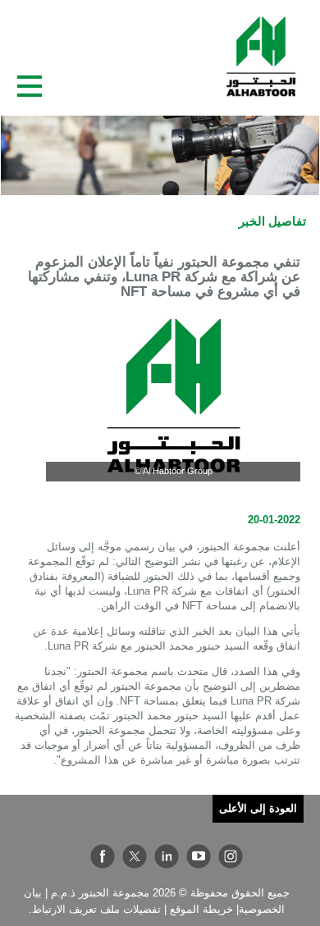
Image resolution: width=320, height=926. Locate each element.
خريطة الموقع (201, 909)
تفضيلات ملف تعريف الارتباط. (95, 909)
